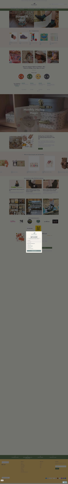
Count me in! (34, 250)
